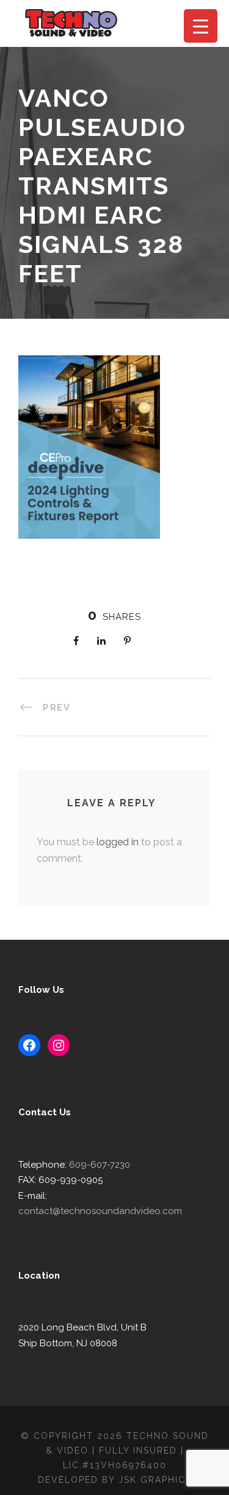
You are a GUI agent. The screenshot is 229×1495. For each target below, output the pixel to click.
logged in (117, 842)
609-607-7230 (99, 1164)
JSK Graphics (155, 1480)
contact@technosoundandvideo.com (100, 1211)
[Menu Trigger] (200, 26)
